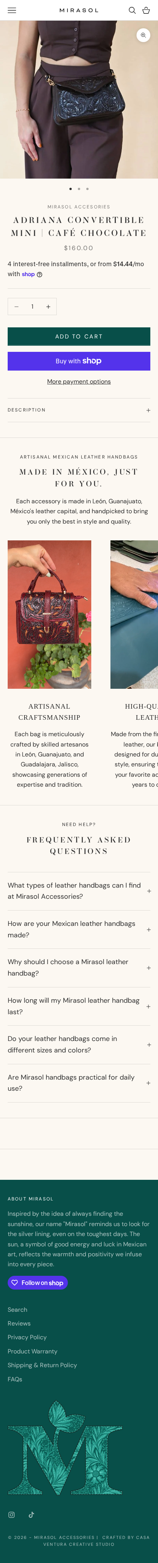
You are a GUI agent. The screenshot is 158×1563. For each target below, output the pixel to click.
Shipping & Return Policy (42, 1365)
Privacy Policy (27, 1337)
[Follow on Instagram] (11, 1515)
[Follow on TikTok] (31, 1515)
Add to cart (79, 336)
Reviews (19, 1323)
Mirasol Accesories (79, 207)
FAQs (15, 1379)
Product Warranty (33, 1351)
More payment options (79, 381)
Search (17, 1310)
